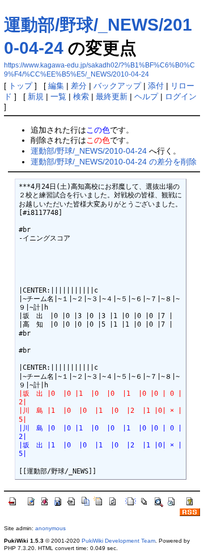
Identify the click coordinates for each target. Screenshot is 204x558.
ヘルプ (146, 96)
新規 (36, 96)
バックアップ (117, 85)
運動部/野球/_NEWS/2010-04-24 (89, 150)
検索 (81, 96)
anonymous (50, 528)
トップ (20, 85)
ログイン (181, 96)
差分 (79, 85)
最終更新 (112, 96)
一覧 (58, 96)
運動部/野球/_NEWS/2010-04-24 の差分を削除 (114, 161)
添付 (156, 85)
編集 (56, 85)
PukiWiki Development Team (118, 541)
